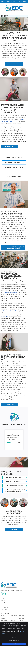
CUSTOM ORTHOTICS (14, 176)
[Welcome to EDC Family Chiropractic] (14, 11)
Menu (5, 16)
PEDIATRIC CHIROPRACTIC (14, 162)
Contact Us (4, 609)
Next (27, 25)
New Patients (4, 607)
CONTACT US (14, 529)
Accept (14, 643)
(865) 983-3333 (23, 1)
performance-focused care (10, 311)
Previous (1, 25)
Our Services (4, 605)
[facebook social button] (5, 593)
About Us (3, 600)
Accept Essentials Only (14, 640)
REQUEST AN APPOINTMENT (8, 1)
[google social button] (2, 593)
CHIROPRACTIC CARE (14, 153)
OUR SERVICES (14, 64)
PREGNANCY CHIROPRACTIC (14, 172)
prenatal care (5, 317)
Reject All (14, 637)
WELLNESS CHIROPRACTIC (14, 167)
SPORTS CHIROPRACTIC (14, 157)
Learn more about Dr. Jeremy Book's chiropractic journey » (13, 247)
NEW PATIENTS (9, 146)
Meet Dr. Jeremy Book (6, 602)
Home (2, 598)
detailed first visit (11, 292)
